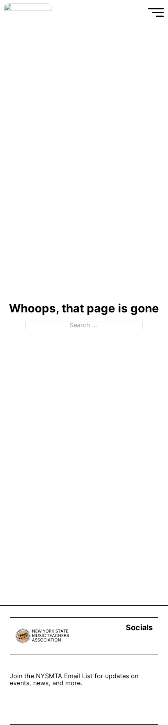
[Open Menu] (156, 12)
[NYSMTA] (28, 12)
